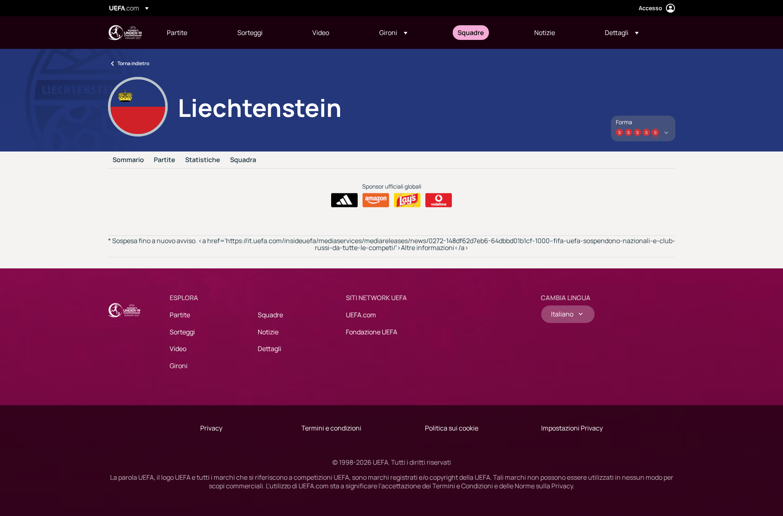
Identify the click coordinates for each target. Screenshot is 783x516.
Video (178, 348)
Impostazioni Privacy (572, 428)
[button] (393, 32)
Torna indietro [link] (133, 63)
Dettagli (269, 348)
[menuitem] (191, 32)
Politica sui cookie (451, 428)
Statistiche (202, 160)
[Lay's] (407, 200)
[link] (176, 32)
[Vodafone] (438, 200)
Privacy (211, 428)
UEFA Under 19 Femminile (125, 32)
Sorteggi (182, 331)
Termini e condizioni (331, 428)
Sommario (128, 160)
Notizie (268, 331)
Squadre (270, 314)
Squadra (243, 160)
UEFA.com (361, 314)
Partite (164, 160)
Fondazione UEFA (371, 331)
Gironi (179, 365)
